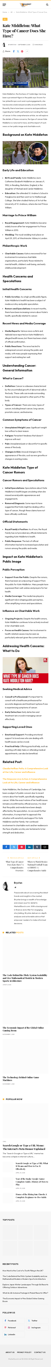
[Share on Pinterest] (22, 51)
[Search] (47, 5)
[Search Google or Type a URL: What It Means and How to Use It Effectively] (8, 1167)
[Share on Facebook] (14, 51)
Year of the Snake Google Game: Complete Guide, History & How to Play (32, 1181)
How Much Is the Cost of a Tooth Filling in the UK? (23, 1270)
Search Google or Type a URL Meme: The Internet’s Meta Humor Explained (24, 1147)
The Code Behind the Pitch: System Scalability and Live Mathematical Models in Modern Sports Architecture (25, 978)
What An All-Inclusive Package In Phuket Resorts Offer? (25, 1293)
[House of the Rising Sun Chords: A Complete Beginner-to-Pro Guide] (8, 1198)
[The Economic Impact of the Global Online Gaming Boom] (25, 1006)
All (5, 19)
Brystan (13, 45)
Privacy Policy (24, 1352)
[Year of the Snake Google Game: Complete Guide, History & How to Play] (8, 1182)
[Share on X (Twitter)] (18, 51)
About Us (10, 1352)
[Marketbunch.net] (25, 4)
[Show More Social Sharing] (27, 51)
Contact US (39, 1352)
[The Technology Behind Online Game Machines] (25, 1056)
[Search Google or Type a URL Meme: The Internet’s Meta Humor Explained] (25, 1120)
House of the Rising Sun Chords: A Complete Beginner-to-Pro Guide (31, 1195)
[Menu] (4, 5)
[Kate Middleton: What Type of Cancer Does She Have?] (25, 72)
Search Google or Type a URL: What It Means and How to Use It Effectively (32, 1166)
